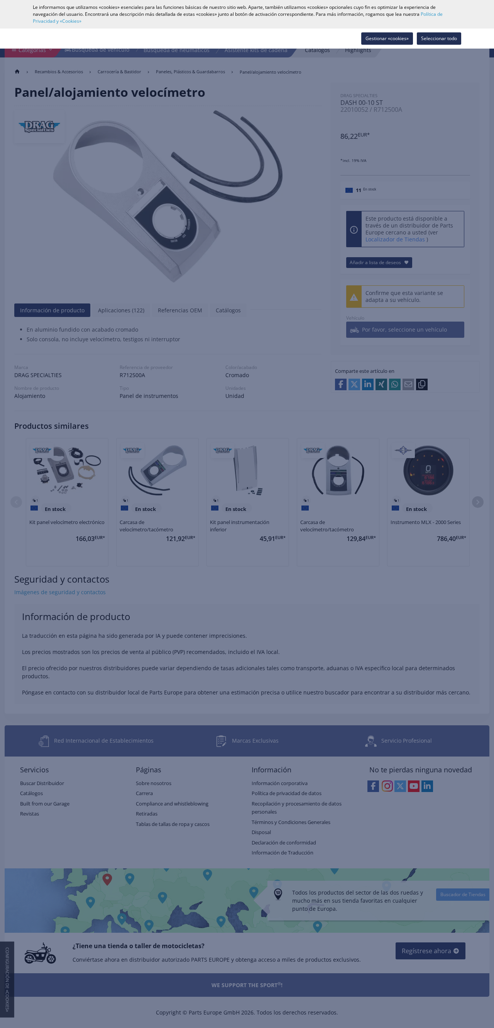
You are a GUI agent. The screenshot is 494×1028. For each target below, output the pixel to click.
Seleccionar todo (439, 38)
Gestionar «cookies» (387, 38)
